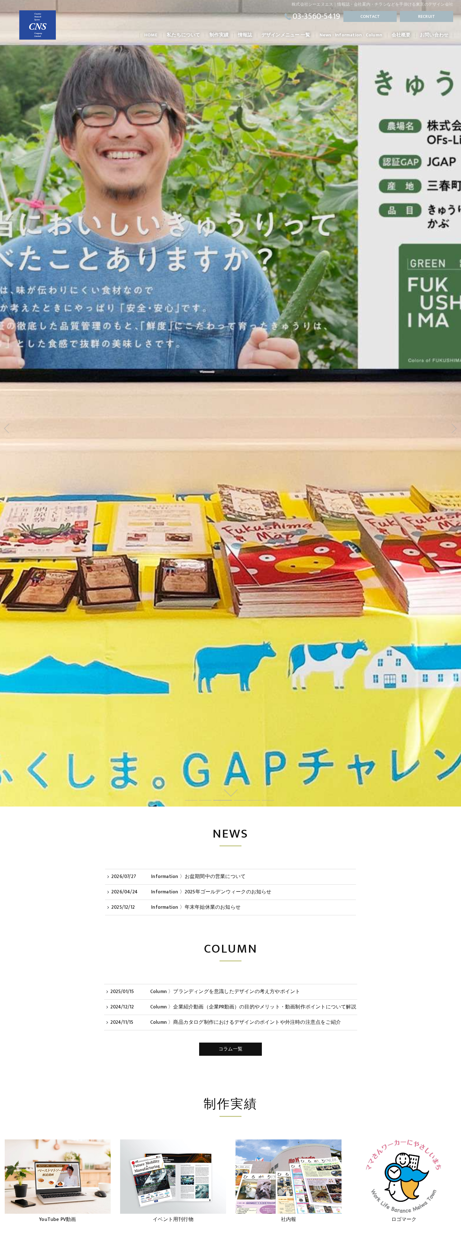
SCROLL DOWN (230, 792)
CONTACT (370, 16)
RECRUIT (426, 16)
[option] (57, 1183)
